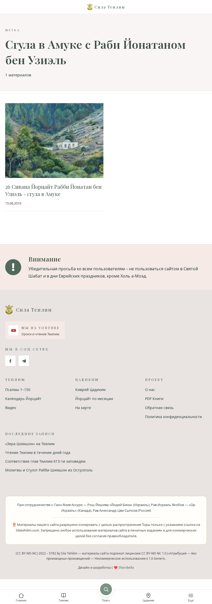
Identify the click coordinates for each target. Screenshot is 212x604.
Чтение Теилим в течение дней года (37, 452)
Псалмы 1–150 (17, 389)
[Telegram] (24, 361)
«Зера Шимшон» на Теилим (30, 443)
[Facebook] (10, 361)
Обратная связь (159, 407)
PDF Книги (154, 398)
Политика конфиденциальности (173, 416)
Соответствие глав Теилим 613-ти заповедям (45, 461)
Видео (10, 407)
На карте (83, 407)
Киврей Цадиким (90, 389)
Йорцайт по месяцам (94, 398)
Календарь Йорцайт (23, 398)
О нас (150, 389)
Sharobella (126, 567)
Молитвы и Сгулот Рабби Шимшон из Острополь (49, 470)
